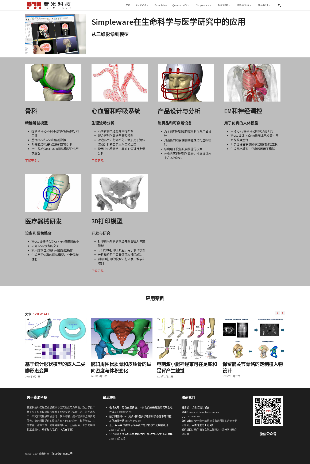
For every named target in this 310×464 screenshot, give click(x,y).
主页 (128, 5)
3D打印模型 (107, 221)
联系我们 (263, 5)
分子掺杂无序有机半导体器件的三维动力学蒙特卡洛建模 (141, 434)
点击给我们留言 (200, 407)
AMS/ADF (141, 5)
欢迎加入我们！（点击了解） (58, 429)
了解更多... (32, 161)
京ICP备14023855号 (62, 453)
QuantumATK (179, 5)
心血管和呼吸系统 (116, 111)
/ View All (40, 314)
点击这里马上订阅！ (203, 425)
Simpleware (202, 5)
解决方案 (223, 5)
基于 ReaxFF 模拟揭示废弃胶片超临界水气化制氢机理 (138, 425)
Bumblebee (161, 5)
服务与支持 (242, 5)
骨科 (31, 111)
